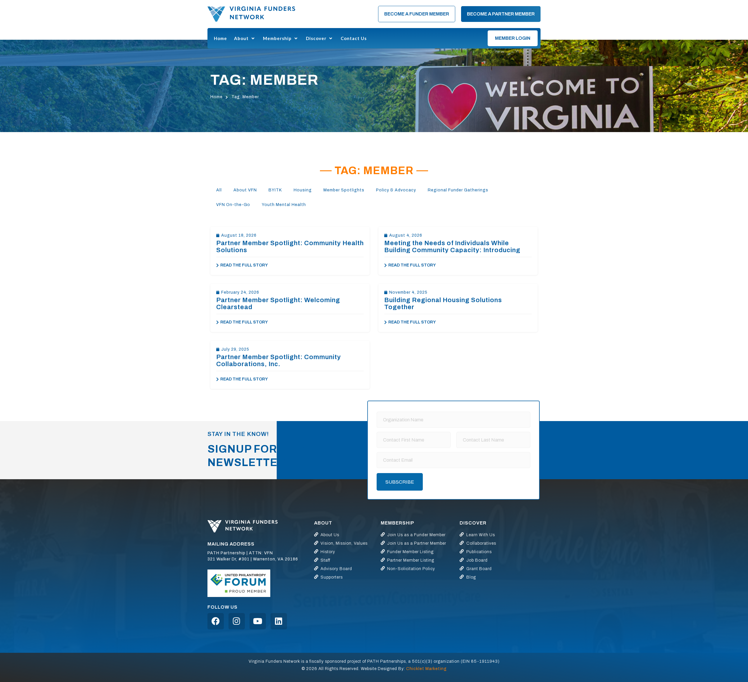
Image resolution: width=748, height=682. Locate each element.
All (219, 190)
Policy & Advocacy (396, 190)
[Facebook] (215, 621)
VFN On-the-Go (233, 204)
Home (220, 38)
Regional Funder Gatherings (458, 190)
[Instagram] (236, 621)
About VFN (245, 190)
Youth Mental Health (284, 204)
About (241, 38)
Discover (316, 38)
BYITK (275, 190)
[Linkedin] (279, 621)
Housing (303, 190)
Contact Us (354, 38)
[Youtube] (258, 621)
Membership (277, 38)
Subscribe (399, 482)
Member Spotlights (343, 190)
